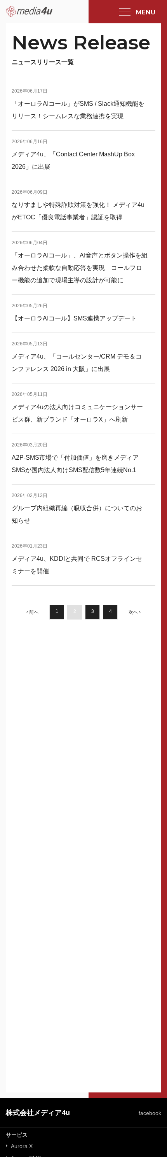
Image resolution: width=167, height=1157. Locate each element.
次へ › (135, 612)
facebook (150, 1113)
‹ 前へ (32, 612)
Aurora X (22, 1146)
